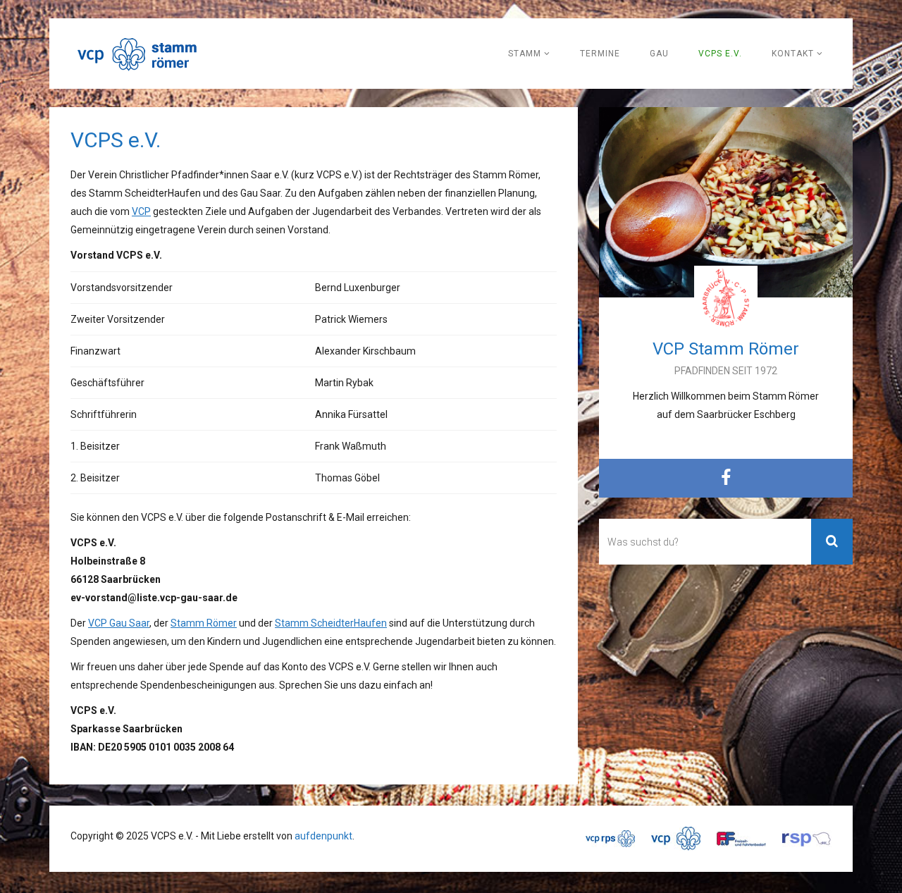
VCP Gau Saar (118, 623)
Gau (659, 53)
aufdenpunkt (323, 836)
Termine (600, 53)
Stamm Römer (204, 623)
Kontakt (794, 53)
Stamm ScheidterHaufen (331, 623)
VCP (141, 211)
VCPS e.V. (720, 53)
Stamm (526, 53)
